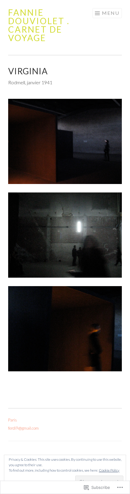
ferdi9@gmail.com (23, 428)
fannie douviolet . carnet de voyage (39, 25)
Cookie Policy (109, 470)
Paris (12, 420)
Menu (110, 13)
